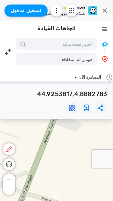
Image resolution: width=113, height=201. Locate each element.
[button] (56, 59)
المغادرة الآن (89, 77)
